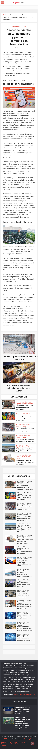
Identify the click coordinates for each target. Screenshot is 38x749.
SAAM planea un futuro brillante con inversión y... (24, 552)
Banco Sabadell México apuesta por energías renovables (24, 628)
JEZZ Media (8, 739)
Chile (17, 413)
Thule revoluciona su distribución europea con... (25, 541)
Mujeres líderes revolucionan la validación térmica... (25, 639)
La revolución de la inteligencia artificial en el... (24, 617)
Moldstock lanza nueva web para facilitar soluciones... (24, 408)
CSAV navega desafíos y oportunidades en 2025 (24, 563)
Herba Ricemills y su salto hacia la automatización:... (24, 508)
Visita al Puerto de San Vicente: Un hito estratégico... (24, 419)
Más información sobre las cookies (13, 742)
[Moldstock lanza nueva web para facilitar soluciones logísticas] (11, 484)
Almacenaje (16, 27)
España (18, 404)
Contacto (4, 746)
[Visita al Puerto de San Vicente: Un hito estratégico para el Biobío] (11, 495)
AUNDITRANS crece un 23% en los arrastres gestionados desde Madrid (23, 711)
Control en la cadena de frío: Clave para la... (23, 595)
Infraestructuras (22, 622)
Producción (21, 613)
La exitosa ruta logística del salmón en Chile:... (24, 585)
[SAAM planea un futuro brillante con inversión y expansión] (11, 550)
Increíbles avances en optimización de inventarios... (24, 606)
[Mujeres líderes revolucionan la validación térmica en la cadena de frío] (11, 637)
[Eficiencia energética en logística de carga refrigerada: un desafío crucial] (11, 572)
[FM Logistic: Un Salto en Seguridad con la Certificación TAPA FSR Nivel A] (11, 526)
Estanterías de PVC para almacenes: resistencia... (25, 440)
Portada (6, 15)
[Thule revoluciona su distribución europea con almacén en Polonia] (11, 538)
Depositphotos (29, 739)
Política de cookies (7, 744)
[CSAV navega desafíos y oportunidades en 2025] (11, 560)
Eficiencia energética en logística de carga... (24, 574)
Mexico (19, 571)
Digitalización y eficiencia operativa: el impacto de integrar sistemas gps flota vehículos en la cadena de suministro (22, 723)
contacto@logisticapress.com (25, 694)
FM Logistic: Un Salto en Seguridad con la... (24, 450)
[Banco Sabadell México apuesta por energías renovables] (11, 625)
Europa (24, 404)
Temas (30, 404)
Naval (28, 413)
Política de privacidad (22, 744)
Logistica (20, 548)
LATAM (24, 27)
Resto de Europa (27, 457)
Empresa (28, 402)
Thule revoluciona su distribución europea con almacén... (25, 462)
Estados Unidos (22, 602)
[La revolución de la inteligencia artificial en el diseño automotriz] (11, 615)
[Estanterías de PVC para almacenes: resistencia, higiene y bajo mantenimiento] (11, 516)
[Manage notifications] (32, 743)
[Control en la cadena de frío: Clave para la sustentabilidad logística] (11, 593)
